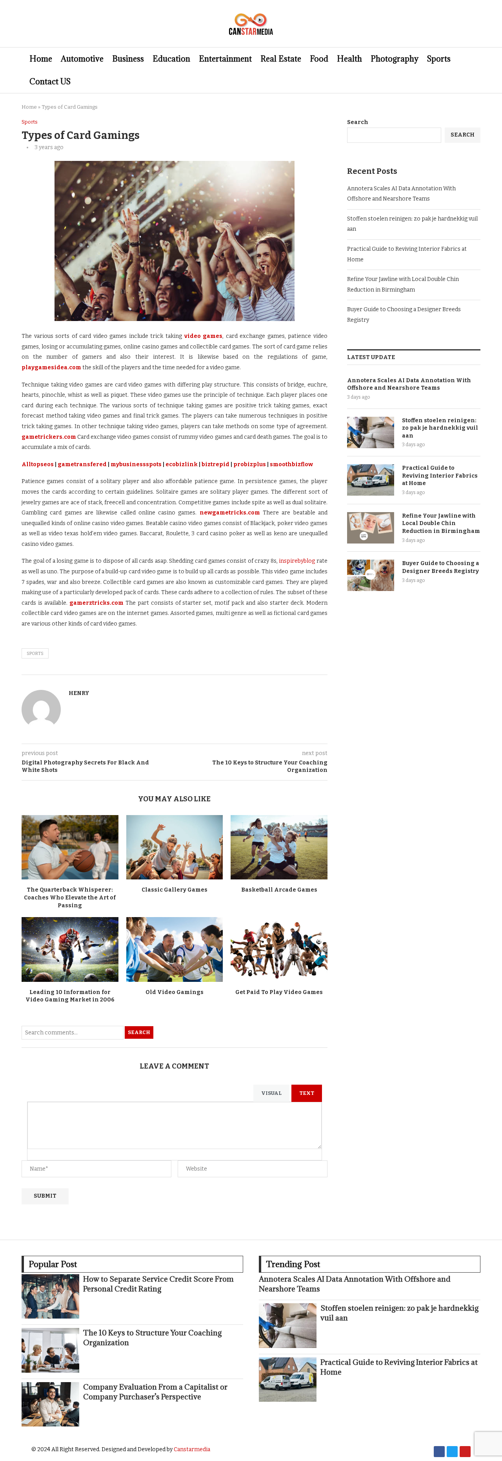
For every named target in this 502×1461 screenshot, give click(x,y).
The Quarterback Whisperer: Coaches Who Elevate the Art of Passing (70, 897)
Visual (271, 1093)
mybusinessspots (136, 464)
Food (319, 59)
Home (40, 59)
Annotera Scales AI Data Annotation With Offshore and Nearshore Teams (409, 384)
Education (171, 59)
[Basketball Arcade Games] (279, 847)
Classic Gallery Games (174, 889)
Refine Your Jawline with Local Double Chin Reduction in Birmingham (441, 523)
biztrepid (215, 464)
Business (128, 59)
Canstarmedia (192, 1449)
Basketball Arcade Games (279, 889)
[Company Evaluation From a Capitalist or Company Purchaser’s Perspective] (50, 1404)
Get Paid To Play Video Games (279, 992)
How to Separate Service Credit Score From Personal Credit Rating (158, 1283)
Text (306, 1093)
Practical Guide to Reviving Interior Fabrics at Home (440, 476)
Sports (439, 59)
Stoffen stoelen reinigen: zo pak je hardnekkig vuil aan (440, 428)
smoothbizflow (291, 464)
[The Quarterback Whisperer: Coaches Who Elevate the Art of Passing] (70, 847)
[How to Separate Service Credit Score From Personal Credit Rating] (50, 1296)
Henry (79, 693)
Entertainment (225, 59)
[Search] (476, 70)
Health (349, 59)
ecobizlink (182, 464)
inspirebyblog (297, 561)
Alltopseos (38, 464)
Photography (394, 59)
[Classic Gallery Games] (174, 847)
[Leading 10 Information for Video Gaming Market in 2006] (70, 949)
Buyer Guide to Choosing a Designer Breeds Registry (440, 567)
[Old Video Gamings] (174, 949)
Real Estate (280, 59)
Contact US (50, 82)
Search (139, 1032)
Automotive (82, 59)
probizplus (249, 464)
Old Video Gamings (175, 992)
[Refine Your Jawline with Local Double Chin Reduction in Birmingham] (370, 528)
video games (202, 336)
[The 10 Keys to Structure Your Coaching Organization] (50, 1350)
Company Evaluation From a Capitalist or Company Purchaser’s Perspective (155, 1391)
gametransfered (82, 464)
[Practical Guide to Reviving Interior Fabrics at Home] (370, 480)
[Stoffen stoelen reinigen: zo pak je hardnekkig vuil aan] (370, 432)
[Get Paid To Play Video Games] (279, 949)
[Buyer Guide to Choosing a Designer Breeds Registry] (370, 575)
